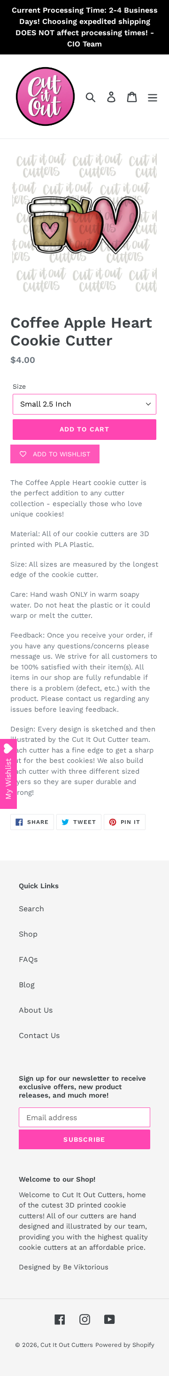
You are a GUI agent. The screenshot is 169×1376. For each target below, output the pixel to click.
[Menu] (152, 96)
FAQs (28, 959)
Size (19, 386)
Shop (28, 934)
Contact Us (39, 1035)
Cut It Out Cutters (66, 1344)
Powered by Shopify (124, 1344)
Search (31, 908)
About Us (36, 1010)
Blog (27, 984)
